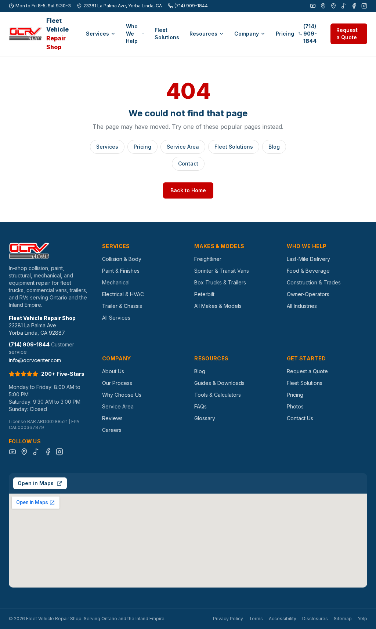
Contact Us (300, 418)
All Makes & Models (218, 306)
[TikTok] (344, 6)
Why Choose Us (121, 395)
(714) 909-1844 (191, 5)
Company (246, 33)
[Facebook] (354, 6)
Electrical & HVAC (123, 294)
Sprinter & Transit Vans (221, 271)
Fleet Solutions (167, 33)
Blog (274, 146)
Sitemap (343, 618)
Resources (203, 33)
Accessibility (282, 618)
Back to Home (188, 190)
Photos (295, 406)
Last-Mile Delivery (308, 259)
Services (97, 33)
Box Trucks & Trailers (220, 282)
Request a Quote (347, 33)
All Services (116, 317)
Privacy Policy (228, 618)
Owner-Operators (308, 294)
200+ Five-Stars (62, 374)
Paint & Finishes (121, 271)
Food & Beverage (308, 271)
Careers (112, 430)
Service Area (183, 146)
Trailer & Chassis (122, 306)
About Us (113, 371)
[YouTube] (313, 6)
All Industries (302, 306)
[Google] (323, 6)
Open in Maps (36, 483)
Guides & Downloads (219, 383)
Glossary (204, 418)
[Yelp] (333, 6)
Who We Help (132, 33)
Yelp (362, 618)
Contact (188, 163)
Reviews (112, 418)
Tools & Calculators (217, 395)
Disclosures (315, 618)
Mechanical (116, 282)
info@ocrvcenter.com (35, 360)
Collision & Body (121, 259)
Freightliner (207, 259)
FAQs (200, 406)
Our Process (117, 383)
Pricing (285, 33)
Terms (256, 618)
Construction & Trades (314, 282)
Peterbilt (204, 294)
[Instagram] (364, 6)
